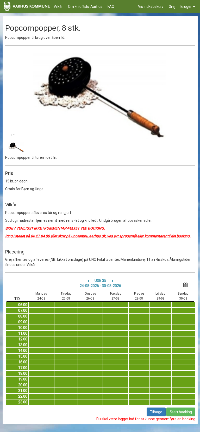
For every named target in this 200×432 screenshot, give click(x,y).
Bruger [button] (186, 6)
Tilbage (156, 412)
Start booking (181, 412)
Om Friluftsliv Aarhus (85, 6)
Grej (172, 6)
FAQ (111, 6)
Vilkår (58, 6)
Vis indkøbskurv (151, 6)
